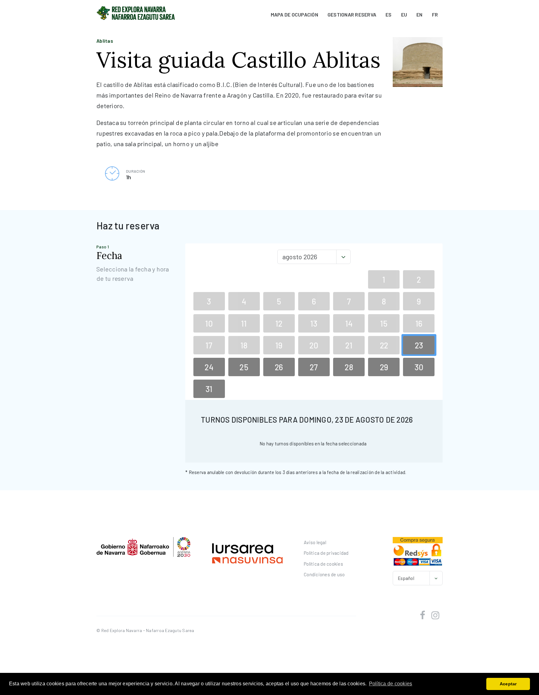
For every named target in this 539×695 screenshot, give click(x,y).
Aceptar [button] (508, 683)
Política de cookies (323, 564)
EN (419, 14)
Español (406, 578)
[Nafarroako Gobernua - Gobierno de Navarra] (143, 546)
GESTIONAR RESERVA (352, 14)
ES (389, 14)
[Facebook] (422, 615)
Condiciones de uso (324, 574)
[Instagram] (435, 615)
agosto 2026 (300, 257)
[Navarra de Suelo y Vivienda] (247, 552)
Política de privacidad (326, 553)
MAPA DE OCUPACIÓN (294, 14)
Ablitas (104, 41)
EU (404, 14)
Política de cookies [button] (390, 683)
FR (435, 14)
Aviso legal (315, 542)
